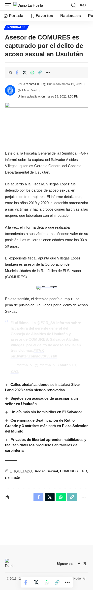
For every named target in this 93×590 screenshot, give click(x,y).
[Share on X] (24, 72)
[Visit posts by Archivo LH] (10, 90)
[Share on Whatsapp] (32, 72)
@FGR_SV (46, 323)
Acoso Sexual (46, 471)
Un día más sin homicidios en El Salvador (46, 412)
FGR (83, 471)
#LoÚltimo (20, 323)
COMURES (69, 471)
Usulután (12, 478)
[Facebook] (79, 563)
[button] (9, 5)
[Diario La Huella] (28, 5)
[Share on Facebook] (16, 72)
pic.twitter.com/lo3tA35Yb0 (34, 356)
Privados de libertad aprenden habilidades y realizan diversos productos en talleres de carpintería (45, 444)
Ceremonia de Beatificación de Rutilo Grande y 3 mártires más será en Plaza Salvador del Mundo (46, 425)
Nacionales (16, 27)
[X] (85, 563)
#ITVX (39, 350)
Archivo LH (31, 84)
